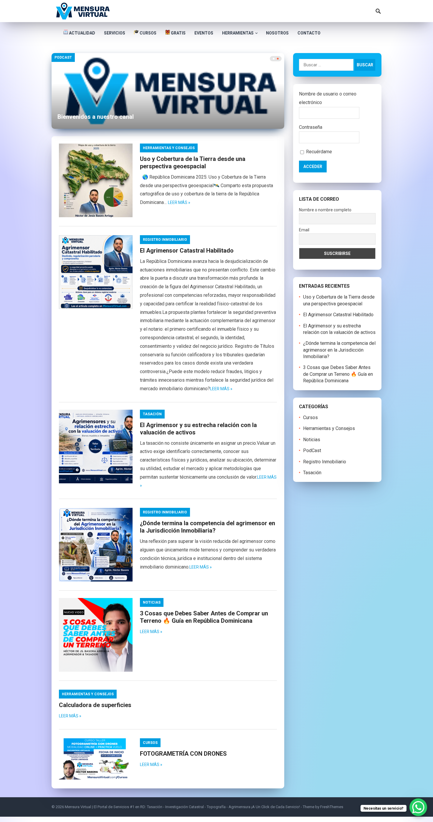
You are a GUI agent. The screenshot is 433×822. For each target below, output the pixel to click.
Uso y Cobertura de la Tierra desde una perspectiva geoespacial (192, 162)
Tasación (152, 414)
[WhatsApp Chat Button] (418, 807)
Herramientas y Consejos (169, 148)
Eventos (203, 33)
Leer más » (179, 202)
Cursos (147, 33)
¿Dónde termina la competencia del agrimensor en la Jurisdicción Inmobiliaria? (207, 527)
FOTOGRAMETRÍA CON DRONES (183, 753)
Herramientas (238, 33)
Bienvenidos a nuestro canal (95, 116)
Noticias (152, 602)
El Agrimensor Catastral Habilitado (187, 250)
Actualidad (81, 33)
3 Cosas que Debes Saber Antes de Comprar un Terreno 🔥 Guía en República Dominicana (204, 617)
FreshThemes (331, 807)
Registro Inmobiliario (165, 240)
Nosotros (277, 33)
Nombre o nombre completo (325, 209)
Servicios (114, 33)
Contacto (309, 33)
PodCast (63, 57)
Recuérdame (318, 151)
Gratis (178, 33)
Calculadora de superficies (95, 705)
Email (304, 230)
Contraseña (310, 127)
